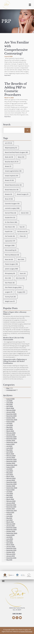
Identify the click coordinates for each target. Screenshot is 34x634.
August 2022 (10, 490)
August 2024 (10, 444)
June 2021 (9, 516)
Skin (8, 278)
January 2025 (10, 435)
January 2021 (10, 526)
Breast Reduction (11, 189)
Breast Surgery (22, 194)
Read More (7, 75)
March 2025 (10, 431)
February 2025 (10, 433)
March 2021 (10, 522)
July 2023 (9, 469)
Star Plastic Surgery (13, 287)
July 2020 (9, 537)
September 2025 (11, 419)
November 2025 (11, 416)
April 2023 (9, 474)
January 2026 (10, 412)
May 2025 (9, 427)
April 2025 (9, 429)
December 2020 (11, 527)
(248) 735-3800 (17, 613)
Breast (8, 166)
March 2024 (10, 454)
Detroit (24, 213)
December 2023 (11, 459)
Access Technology (26, 631)
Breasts (8, 194)
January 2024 (10, 457)
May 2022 (9, 495)
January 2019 (10, 556)
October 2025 (10, 418)
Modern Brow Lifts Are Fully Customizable (13, 338)
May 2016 (9, 560)
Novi (21, 259)
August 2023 (10, 467)
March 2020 (10, 544)
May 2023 (9, 473)
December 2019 (11, 548)
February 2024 (10, 455)
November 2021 (11, 507)
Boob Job (9, 157)
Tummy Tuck (10, 297)
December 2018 (11, 558)
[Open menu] (30, 4)
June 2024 (9, 448)
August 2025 (10, 421)
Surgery (21, 292)
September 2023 (11, 465)
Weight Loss (10, 301)
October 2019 (10, 552)
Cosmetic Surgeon (12, 203)
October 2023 (10, 463)
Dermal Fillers (10, 213)
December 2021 (11, 505)
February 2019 (10, 554)
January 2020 (10, 546)
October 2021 (10, 508)
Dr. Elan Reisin (11, 222)
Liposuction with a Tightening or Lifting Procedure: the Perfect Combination (15, 361)
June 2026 (9, 402)
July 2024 (9, 446)
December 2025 (11, 414)
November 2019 (11, 550)
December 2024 (11, 437)
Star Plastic (10, 283)
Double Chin (10, 217)
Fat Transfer (10, 236)
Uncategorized (11, 390)
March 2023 (10, 476)
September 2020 (11, 533)
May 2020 (9, 541)
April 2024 (9, 452)
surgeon (8, 292)
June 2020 (9, 539)
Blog (7, 388)
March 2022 (10, 499)
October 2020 (10, 531)
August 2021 (10, 512)
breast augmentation (13, 171)
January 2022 (10, 503)
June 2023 (9, 471)
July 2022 (9, 491)
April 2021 (9, 520)
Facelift (8, 231)
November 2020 (11, 529)
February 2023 (11, 478)
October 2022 (10, 486)
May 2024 (9, 450)
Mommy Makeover (12, 255)
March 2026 (10, 408)
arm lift (8, 143)
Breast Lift (9, 180)
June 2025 (9, 425)
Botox (21, 157)
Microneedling (10, 250)
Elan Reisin (10, 227)
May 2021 (9, 518)
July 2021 (9, 514)
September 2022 (11, 488)
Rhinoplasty (10, 273)
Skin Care (20, 278)
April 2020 (9, 543)
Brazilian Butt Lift (11, 162)
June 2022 (9, 493)
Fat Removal (22, 231)
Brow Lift (9, 199)
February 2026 (10, 410)
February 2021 (10, 524)
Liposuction (10, 241)
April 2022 (9, 497)
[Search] (27, 130)
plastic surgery (11, 269)
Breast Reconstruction (13, 185)
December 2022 (11, 482)
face (22, 227)
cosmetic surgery (12, 208)
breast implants (11, 176)
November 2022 (11, 484)
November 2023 (11, 461)
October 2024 (10, 440)
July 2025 (9, 423)
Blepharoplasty (11, 148)
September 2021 (11, 510)
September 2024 (11, 442)
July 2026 (9, 401)
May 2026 (9, 404)
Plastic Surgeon (11, 264)
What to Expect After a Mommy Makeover (14, 313)
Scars (23, 273)
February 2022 (10, 501)
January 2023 (10, 480)
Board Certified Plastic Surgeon (16, 152)
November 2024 (11, 438)
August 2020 (10, 535)
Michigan (9, 245)
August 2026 (10, 399)
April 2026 (9, 406)
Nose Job (9, 259)
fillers (23, 236)
